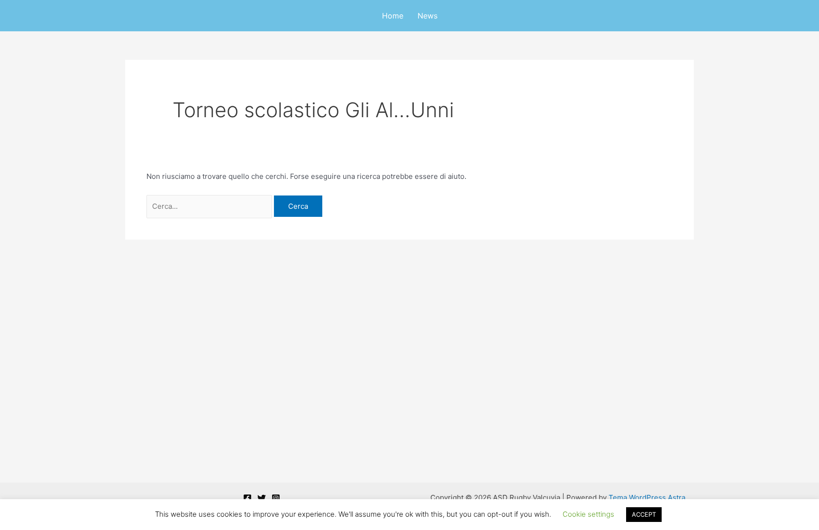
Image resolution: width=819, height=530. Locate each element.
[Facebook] (247, 498)
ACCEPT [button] (644, 514)
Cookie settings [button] (588, 514)
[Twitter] (261, 498)
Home (392, 15)
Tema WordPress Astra (647, 497)
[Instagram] (276, 498)
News (427, 15)
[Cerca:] (210, 206)
